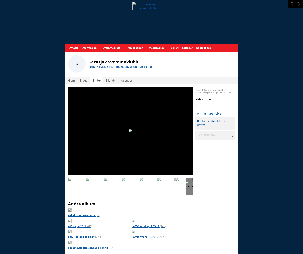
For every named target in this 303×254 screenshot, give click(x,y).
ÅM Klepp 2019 (80, 226)
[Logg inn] (298, 4)
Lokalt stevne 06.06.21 (84, 215)
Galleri (175, 47)
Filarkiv (110, 80)
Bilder (97, 80)
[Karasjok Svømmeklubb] (148, 22)
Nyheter (73, 47)
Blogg (84, 80)
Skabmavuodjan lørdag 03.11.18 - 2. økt (213, 92)
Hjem (71, 80)
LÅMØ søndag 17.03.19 (149, 226)
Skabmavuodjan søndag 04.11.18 (91, 247)
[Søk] (292, 4)
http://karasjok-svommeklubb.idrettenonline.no (120, 67)
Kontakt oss (203, 47)
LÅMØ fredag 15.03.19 (148, 237)
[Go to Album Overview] (70, 210)
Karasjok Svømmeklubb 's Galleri (210, 90)
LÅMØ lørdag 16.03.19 (84, 237)
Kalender (187, 47)
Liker (219, 113)
